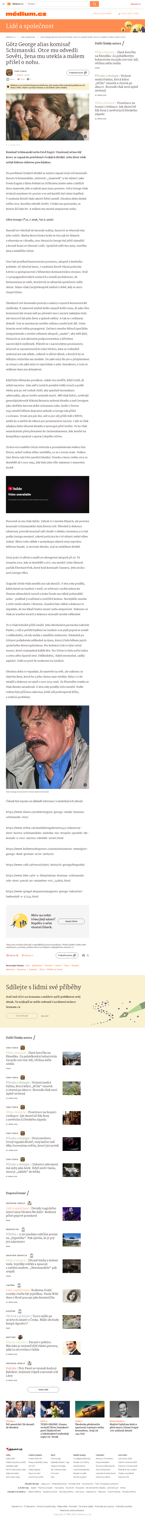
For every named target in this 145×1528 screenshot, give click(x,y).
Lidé (27, 965)
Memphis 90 (12, 1229)
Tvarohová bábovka (81, 1470)
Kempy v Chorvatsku (104, 1459)
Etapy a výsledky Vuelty (38, 1462)
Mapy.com (45, 1484)
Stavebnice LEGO (50, 1492)
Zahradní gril (112, 1488)
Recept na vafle (79, 1473)
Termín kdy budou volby (16, 1470)
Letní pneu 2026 (125, 1459)
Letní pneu (79, 1492)
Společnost (37, 965)
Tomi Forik (20, 71)
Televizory (102, 1492)
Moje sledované (102, 13)
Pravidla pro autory (104, 1506)
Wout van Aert (34, 1473)
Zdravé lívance (79, 1466)
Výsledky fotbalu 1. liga (60, 1462)
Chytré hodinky (114, 1492)
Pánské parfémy (129, 1492)
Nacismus (21, 969)
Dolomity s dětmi (103, 1477)
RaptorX (11, 1337)
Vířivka (122, 1488)
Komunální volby (13, 1477)
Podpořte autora (76, 73)
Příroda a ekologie (107, 76)
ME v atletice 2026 (58, 1470)
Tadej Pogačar (34, 1470)
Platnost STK (123, 1477)
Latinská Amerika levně (105, 1473)
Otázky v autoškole (126, 1473)
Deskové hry (91, 1492)
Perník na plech (80, 1477)
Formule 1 (55, 1473)
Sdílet (22, 79)
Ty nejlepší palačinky (81, 1459)
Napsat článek (71, 921)
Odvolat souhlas (124, 1506)
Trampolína (59, 1488)
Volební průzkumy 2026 (16, 1462)
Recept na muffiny (81, 1462)
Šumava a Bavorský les (105, 1466)
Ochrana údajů (86, 1506)
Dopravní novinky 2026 (127, 1466)
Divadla (75, 965)
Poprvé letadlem (103, 1462)
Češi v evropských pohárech (106, 1484)
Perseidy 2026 (74, 1484)
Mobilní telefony (34, 1492)
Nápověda (62, 1506)
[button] (47, 116)
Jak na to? (45, 1016)
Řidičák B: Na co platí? (127, 1470)
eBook (12, 79)
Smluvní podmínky (46, 1506)
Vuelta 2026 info (35, 1459)
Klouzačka (80, 1488)
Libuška (10, 1285)
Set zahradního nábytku (96, 1488)
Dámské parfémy (66, 1492)
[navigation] (3, 4)
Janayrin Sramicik (16, 1255)
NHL (53, 1477)
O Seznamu (29, 1506)
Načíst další (43, 1390)
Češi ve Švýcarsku (103, 1470)
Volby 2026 (10, 1459)
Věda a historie (105, 52)
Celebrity (33, 969)
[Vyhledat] (94, 4)
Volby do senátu (12, 1473)
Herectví (48, 965)
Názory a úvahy (16, 1342)
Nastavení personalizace (72, 1510)
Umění (58, 965)
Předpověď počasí (59, 1484)
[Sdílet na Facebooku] (83, 955)
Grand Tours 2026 (35, 1477)
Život (42, 969)
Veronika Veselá (15, 1203)
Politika (11, 1368)
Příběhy (11, 1234)
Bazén (33, 1488)
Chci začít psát (130, 13)
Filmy (66, 965)
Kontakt (73, 1506)
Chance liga (56, 1459)
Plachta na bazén (45, 1488)
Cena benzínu (87, 1484)
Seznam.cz (136, 4)
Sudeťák (10, 1311)
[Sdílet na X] (87, 955)
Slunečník (70, 1488)
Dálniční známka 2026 (127, 1462)
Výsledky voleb (12, 1466)
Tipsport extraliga (58, 1466)
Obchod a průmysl (18, 1316)
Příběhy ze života (54, 969)
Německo (10, 969)
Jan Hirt (31, 1466)
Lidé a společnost (17, 1208)
